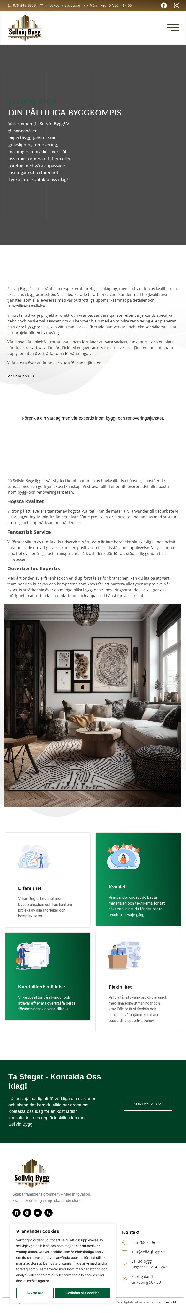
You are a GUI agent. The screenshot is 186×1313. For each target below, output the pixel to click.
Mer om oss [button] (18, 376)
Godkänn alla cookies (83, 1293)
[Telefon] (48, 1213)
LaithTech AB (167, 1302)
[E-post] (38, 1213)
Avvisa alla (34, 1293)
